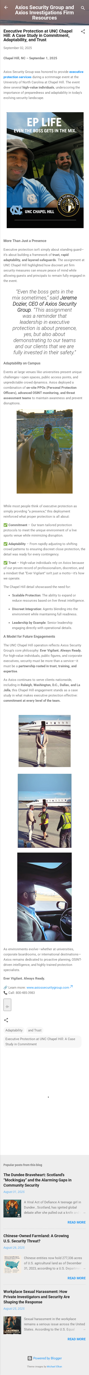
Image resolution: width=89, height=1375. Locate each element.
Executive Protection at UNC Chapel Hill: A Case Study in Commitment (40, 1041)
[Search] (83, 8)
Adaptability (13, 1030)
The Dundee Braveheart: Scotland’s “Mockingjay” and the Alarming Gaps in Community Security (37, 1179)
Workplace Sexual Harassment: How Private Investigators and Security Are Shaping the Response (36, 1296)
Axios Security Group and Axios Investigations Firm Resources (44, 12)
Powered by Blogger (47, 1358)
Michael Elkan (54, 1366)
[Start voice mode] (7, 1005)
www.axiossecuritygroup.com (48, 988)
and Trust (34, 1030)
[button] (83, 32)
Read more (77, 1222)
